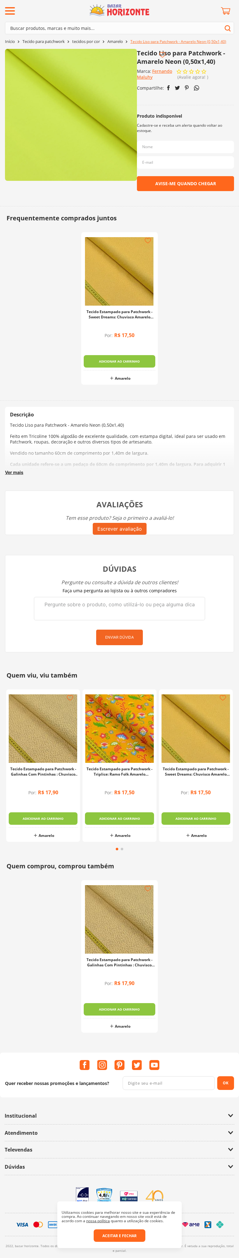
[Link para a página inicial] (10, 41)
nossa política (98, 1220)
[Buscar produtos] (228, 28)
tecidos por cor (86, 41)
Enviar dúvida (119, 637)
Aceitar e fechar (119, 1235)
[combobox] (119, 28)
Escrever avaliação (119, 529)
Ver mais (14, 472)
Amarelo (115, 41)
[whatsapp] (196, 88)
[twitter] (177, 88)
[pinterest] (187, 87)
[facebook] (168, 87)
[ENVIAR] (185, 183)
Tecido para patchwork (43, 41)
